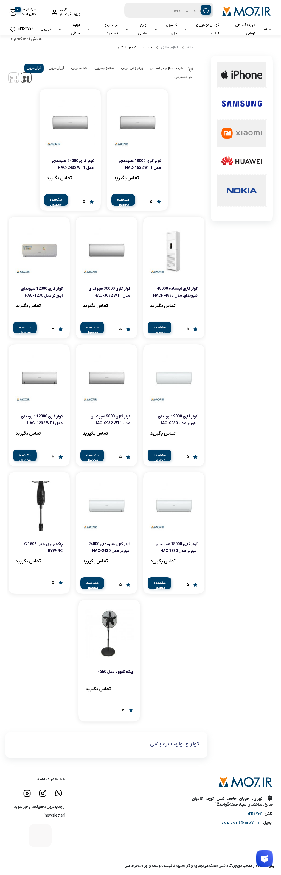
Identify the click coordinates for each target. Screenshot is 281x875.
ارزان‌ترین (56, 68)
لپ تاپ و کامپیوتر (111, 29)
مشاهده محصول (123, 202)
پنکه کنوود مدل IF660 (114, 672)
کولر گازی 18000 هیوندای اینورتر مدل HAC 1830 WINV (177, 551)
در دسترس (183, 77)
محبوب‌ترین (104, 68)
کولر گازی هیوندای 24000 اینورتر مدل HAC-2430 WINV (109, 551)
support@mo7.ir (240, 822)
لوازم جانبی (142, 29)
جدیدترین (79, 68)
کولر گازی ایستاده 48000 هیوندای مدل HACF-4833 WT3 (175, 295)
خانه (267, 29)
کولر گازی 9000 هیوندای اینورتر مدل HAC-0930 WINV (178, 423)
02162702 (254, 813)
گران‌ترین (34, 68)
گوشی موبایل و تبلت (207, 29)
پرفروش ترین (132, 68)
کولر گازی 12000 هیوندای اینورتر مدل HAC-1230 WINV (42, 295)
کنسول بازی (171, 29)
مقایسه (149, 178)
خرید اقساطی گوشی (245, 29)
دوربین (45, 29)
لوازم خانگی (75, 29)
